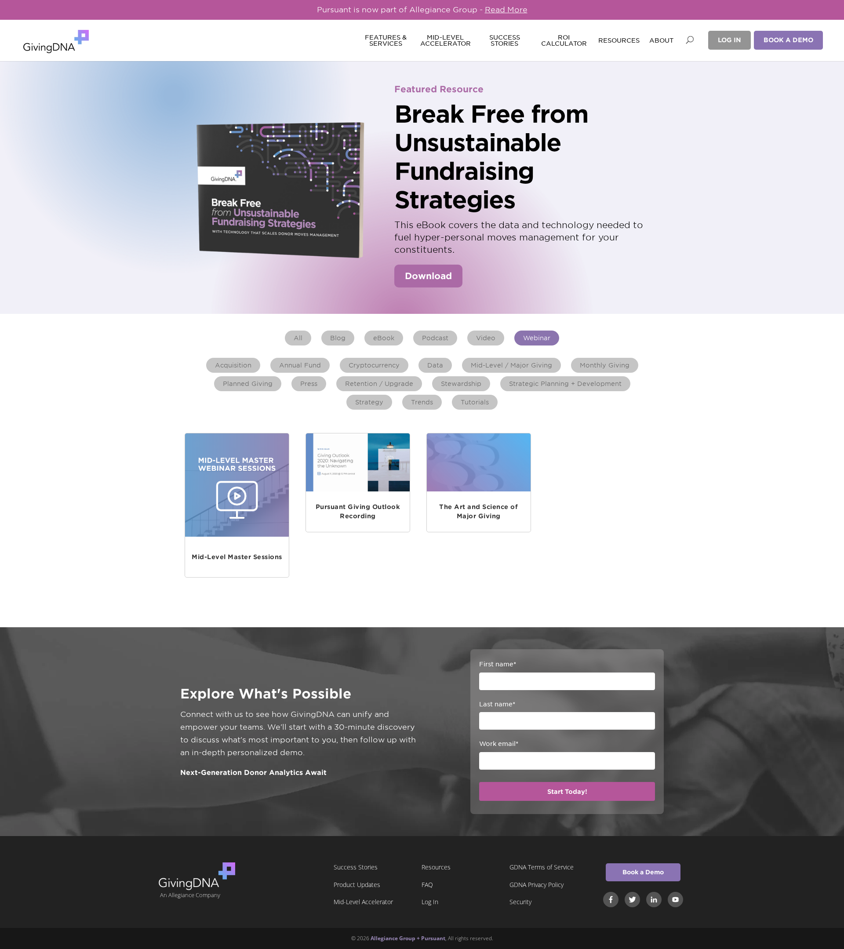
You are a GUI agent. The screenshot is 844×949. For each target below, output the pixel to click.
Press (308, 383)
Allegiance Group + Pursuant (408, 938)
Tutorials (475, 402)
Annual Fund (300, 365)
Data (435, 365)
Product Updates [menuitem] (357, 884)
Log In (729, 40)
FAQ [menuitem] (427, 884)
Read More (506, 9)
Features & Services (386, 40)
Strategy (369, 402)
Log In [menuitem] (430, 902)
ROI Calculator (564, 40)
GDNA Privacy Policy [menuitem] (536, 884)
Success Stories (504, 40)
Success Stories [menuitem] (356, 867)
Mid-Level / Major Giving (511, 365)
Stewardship (461, 383)
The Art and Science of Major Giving (478, 511)
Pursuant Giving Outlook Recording (358, 511)
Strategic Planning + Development (565, 383)
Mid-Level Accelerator (445, 40)
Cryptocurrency (374, 365)
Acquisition (233, 365)
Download (428, 276)
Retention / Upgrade (379, 383)
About (661, 40)
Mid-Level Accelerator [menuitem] (363, 902)
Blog (338, 338)
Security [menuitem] (520, 902)
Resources (619, 40)
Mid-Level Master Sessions (237, 556)
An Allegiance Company (190, 895)
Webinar (536, 338)
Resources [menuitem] (436, 867)
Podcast (435, 338)
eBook (383, 338)
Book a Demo (788, 40)
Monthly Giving (604, 365)
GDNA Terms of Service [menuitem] (541, 867)
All (298, 338)
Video (485, 338)
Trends (422, 402)
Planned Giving (248, 383)
